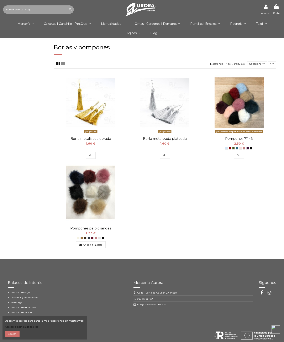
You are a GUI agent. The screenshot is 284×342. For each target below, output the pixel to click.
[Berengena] (247, 148)
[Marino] (89, 238)
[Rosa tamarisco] (244, 148)
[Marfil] (78, 238)
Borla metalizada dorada (90, 139)
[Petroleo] (237, 148)
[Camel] (81, 238)
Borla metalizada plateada (165, 139)
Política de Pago (20, 292)
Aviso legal (16, 302)
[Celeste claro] (226, 148)
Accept (12, 333)
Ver (91, 155)
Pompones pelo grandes (90, 228)
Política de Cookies (21, 312)
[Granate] (92, 238)
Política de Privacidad (23, 307)
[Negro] (251, 148)
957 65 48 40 (145, 298)
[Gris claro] (99, 238)
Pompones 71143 (239, 139)
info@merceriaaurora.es (151, 304)
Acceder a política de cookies (21, 326)
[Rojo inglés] (230, 148)
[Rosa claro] (240, 148)
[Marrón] (85, 238)
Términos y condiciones (24, 297)
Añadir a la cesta (92, 244)
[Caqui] (233, 148)
